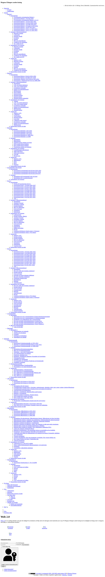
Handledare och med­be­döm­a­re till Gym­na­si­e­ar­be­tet (27, 319)
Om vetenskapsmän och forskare (22, 353)
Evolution (16, 38)
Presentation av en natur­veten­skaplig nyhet (25, 366)
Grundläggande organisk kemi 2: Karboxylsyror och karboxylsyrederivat (32, 389)
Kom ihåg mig (6, 546)
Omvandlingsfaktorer (15, 505)
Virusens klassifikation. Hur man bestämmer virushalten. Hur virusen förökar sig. (35, 437)
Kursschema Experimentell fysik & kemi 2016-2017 (27, 173)
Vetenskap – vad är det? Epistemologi (23, 352)
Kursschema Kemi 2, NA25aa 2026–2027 (25, 251)
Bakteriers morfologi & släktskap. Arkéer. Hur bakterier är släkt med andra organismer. (36, 424)
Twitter (28, 528)
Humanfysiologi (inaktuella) (21, 98)
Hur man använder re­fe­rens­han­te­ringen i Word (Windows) (29, 324)
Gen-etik (16, 154)
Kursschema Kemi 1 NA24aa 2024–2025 (24, 189)
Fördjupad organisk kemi (20, 278)
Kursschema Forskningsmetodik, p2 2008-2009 (26, 346)
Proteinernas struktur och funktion (22, 147)
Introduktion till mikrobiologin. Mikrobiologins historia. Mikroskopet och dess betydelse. (37, 418)
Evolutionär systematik (20, 88)
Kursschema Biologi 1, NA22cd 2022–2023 (25, 23)
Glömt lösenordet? (8, 569)
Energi (15, 470)
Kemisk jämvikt (18, 272)
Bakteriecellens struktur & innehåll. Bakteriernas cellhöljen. (29, 425)
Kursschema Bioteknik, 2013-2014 (23, 133)
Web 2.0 (12, 496)
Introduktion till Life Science (21, 386)
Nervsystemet (17, 92)
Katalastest (16, 446)
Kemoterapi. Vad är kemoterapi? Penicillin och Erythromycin (29, 431)
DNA (15, 161)
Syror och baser (18, 209)
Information (13, 315)
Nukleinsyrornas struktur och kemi (23, 142)
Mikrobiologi (17, 141)
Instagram (44, 528)
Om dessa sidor (11, 495)
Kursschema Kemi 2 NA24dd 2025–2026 (25, 256)
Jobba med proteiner (19, 153)
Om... (5, 489)
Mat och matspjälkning (20, 40)
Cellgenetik (17, 35)
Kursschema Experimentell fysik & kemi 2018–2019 (27, 170)
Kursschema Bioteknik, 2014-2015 (23, 132)
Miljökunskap (17, 91)
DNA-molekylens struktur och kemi (23, 396)
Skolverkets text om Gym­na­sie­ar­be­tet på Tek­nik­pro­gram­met (29, 318)
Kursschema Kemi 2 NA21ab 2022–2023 (24, 260)
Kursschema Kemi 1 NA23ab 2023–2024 (24, 192)
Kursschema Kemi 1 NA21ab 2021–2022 (24, 197)
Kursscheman (14, 15)
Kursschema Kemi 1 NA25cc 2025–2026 (24, 188)
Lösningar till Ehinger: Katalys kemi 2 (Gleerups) (26, 297)
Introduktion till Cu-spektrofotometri (23, 178)
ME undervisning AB (60, 573)
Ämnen (6, 12)
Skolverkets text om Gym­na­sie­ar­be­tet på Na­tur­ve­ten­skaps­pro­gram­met (32, 316)
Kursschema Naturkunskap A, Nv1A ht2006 (25, 462)
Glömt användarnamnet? (10, 570)
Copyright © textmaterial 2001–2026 (45, 573)
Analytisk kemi (18, 282)
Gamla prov (13, 58)
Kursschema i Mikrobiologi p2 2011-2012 (25, 411)
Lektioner (13, 138)
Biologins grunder (18, 33)
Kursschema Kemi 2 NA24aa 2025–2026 (24, 254)
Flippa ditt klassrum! (12, 484)
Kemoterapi (17, 455)
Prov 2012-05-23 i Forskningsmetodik (24, 371)
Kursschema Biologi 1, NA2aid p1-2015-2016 (26, 26)
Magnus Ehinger (72, 573)
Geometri (16, 334)
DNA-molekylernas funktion (21, 144)
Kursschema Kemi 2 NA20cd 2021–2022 (24, 262)
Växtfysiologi (17, 116)
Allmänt (16, 101)
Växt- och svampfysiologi (20, 86)
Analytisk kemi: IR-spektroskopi (22, 390)
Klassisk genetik (18, 36)
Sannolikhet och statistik (20, 337)
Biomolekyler (17, 279)
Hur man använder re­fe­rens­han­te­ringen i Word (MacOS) (28, 322)
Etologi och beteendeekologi (21, 89)
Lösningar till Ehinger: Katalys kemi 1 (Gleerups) (26, 231)
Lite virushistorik (18, 434)
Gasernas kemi (17, 246)
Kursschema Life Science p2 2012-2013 (24, 381)
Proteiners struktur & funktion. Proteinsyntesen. (26, 394)
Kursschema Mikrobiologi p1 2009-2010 (24, 414)
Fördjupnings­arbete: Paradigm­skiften (23, 365)
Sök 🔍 (6, 507)
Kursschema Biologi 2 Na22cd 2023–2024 (25, 76)
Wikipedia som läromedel (13, 486)
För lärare (6, 483)
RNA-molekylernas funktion (21, 145)
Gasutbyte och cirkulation (20, 42)
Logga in (3, 566)
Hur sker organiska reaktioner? (22, 276)
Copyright (9, 499)
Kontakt (70, 575)
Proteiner (16, 164)
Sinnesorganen (17, 94)
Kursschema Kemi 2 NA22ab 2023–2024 (24, 259)
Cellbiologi (17, 114)
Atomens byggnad (18, 203)
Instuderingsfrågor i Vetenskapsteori (23, 369)
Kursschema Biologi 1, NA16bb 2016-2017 (25, 24)
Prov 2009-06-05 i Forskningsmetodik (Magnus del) (27, 372)
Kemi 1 (9, 181)
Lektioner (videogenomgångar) (18, 32)
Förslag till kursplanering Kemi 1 (22, 184)
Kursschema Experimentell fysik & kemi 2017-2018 (27, 172)
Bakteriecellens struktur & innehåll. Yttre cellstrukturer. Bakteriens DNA (32, 427)
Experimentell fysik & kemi (14, 167)
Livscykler (16, 119)
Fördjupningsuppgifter (16, 364)
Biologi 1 (9, 14)
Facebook (10, 528)
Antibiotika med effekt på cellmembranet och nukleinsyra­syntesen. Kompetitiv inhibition (37, 433)
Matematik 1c (14, 330)
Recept (15, 229)
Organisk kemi (17, 290)
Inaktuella (6, 338)
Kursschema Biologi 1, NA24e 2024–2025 (25, 21)
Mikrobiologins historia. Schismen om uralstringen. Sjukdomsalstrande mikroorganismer (36, 420)
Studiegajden (10, 11)
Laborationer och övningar (17, 45)
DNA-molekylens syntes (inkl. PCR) (23, 397)
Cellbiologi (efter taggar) (20, 120)
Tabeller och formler (12, 502)
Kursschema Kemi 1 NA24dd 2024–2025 (25, 191)
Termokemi (17, 210)
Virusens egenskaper (19, 436)
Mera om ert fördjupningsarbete (22, 350)
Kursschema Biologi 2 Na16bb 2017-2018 (25, 77)
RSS (10, 534)
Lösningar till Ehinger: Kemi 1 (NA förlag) (25, 232)
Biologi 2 (9, 73)
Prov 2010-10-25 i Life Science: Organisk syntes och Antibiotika (30, 405)
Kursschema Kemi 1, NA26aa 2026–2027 (25, 185)
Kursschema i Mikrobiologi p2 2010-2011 (25, 412)
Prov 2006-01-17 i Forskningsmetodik (24, 374)
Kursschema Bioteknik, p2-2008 (22, 136)
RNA (15, 163)
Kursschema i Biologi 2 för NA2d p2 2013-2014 (26, 79)
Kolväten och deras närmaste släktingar (24, 275)
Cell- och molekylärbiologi (21, 85)
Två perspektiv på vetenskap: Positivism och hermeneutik (28, 361)
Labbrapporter (17, 215)
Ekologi (16, 39)
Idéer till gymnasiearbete (16, 325)
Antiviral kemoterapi (19, 440)
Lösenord (18, 544)
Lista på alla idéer (18, 327)
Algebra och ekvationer (20, 333)
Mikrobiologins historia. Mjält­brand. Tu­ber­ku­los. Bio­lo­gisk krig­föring (32, 421)
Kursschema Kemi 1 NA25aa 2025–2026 (24, 186)
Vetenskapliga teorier (19, 358)
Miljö (15, 471)
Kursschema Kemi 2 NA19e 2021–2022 (24, 265)
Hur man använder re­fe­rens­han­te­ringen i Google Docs (28, 321)
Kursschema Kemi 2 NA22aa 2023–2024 (24, 257)
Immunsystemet (18, 97)
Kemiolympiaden (18, 310)
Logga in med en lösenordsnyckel (9, 564)
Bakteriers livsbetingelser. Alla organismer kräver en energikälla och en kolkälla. (34, 430)
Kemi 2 (9, 248)
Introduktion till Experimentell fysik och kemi (25, 176)
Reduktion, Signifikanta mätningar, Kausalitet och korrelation (29, 356)
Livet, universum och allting (21, 467)
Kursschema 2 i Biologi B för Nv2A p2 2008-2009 (27, 80)
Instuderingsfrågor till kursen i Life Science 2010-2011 (28, 403)
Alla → (16, 198)
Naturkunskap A (11, 459)
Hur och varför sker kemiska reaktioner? (24, 271)
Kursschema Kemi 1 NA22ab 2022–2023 (24, 195)
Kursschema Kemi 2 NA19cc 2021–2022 (24, 263)
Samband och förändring (20, 335)
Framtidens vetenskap (19, 362)
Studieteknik (10, 487)
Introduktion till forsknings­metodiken (23, 349)
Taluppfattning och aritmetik (21, 331)
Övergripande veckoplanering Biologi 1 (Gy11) (26, 20)
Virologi (16, 456)
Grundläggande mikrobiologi (21, 150)
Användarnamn (20, 543)
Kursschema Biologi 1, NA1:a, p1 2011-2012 (25, 30)
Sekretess (9, 492)
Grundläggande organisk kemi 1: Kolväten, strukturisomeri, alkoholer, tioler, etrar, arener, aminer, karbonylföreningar (44, 387)
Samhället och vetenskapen (21, 359)
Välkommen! (10, 490)
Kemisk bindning (18, 206)
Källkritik (12, 498)
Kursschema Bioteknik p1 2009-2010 (23, 135)
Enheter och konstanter (16, 504)
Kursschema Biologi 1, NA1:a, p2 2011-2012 (25, 29)
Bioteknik (9, 127)
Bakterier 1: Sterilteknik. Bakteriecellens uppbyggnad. (28, 392)
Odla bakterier (17, 453)
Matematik (10, 328)
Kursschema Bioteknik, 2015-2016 (23, 130)
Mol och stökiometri (19, 207)
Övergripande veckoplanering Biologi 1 (24, 17)
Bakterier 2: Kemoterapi (20, 393)
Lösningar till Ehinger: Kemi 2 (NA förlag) (25, 296)
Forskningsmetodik (12, 340)
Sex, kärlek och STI (19, 57)
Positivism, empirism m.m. (20, 355)
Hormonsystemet (18, 95)
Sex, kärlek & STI (18, 43)
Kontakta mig (10, 501)
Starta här (6, 8)
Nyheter (9, 9)
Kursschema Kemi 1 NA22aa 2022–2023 (24, 194)
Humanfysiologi (18, 110)
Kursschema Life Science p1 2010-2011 (24, 383)
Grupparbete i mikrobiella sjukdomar (23, 448)
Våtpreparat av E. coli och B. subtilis (23, 443)
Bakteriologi (17, 452)
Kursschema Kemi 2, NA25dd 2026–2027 (25, 253)
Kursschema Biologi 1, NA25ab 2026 (23, 18)
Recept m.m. (17, 156)
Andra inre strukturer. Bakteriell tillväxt (24, 428)
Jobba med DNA (18, 151)
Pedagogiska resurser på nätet (18, 71)
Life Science (10, 378)
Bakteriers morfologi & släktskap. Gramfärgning (26, 423)
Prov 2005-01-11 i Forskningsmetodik (23, 375)
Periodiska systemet (19, 204)
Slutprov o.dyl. (17, 60)
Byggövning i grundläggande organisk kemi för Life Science (29, 400)
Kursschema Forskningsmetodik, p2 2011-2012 (26, 343)
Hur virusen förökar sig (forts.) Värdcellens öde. (26, 439)
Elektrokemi (17, 212)
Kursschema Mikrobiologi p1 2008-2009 (24, 415)
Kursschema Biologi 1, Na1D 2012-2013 (24, 27)
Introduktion (17, 83)
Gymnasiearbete (11, 313)
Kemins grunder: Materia (20, 216)
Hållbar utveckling (18, 228)
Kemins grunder (18, 237)
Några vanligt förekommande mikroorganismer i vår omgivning (30, 445)
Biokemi (16, 281)
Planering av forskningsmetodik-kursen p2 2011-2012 (28, 344)
